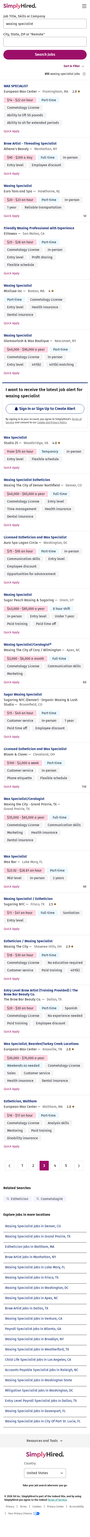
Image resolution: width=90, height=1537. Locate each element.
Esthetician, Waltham (20, 1101)
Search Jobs (45, 54)
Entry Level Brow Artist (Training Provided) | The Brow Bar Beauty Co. (41, 992)
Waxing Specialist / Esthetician (28, 899)
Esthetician (19, 1199)
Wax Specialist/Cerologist (24, 799)
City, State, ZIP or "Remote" (24, 34)
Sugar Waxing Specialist (23, 694)
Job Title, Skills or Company (24, 16)
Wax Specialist (15, 437)
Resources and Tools (42, 1441)
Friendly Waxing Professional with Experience (39, 228)
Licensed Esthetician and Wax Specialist (35, 537)
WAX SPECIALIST (16, 86)
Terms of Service (57, 1499)
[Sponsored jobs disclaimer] (84, 73)
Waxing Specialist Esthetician (27, 480)
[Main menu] (84, 6)
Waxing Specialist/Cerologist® (27, 645)
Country (30, 1463)
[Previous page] (9, 1165)
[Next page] (78, 1165)
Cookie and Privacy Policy (52, 422)
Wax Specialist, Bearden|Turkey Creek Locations (41, 1044)
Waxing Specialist (18, 186)
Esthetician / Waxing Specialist (28, 941)
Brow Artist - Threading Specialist (30, 143)
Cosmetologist (52, 1199)
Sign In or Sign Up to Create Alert (47, 408)
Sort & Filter (72, 66)
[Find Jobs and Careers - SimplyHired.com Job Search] (19, 6)
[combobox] (45, 24)
